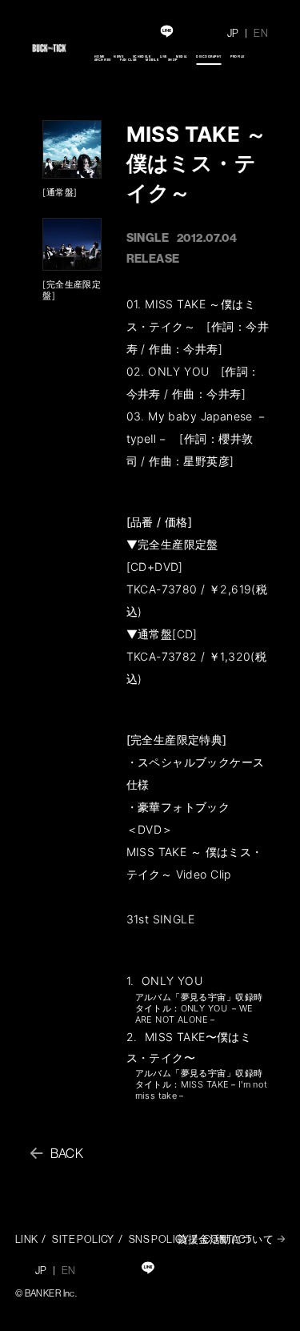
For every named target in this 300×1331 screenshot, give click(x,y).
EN (261, 32)
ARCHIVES (102, 60)
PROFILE (237, 56)
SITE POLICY (83, 1238)
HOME (99, 56)
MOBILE (152, 60)
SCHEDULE (142, 56)
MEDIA (181, 56)
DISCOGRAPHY (208, 56)
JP (233, 32)
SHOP (173, 60)
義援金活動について (225, 1238)
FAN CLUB (128, 60)
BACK (67, 1153)
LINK (26, 1238)
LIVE (163, 56)
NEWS (118, 56)
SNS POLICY (159, 1238)
